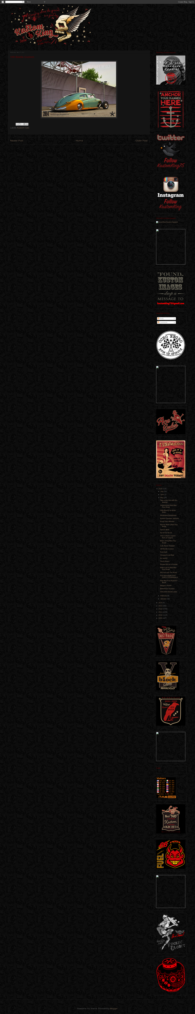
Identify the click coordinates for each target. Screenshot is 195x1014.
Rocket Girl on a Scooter (169, 564)
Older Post (142, 140)
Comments (163, 322)
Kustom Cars (23, 128)
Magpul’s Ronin (166, 586)
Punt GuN (163, 552)
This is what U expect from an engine (167, 537)
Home (79, 140)
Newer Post (16, 140)
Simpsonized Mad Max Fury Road (168, 506)
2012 (161, 609)
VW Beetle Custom (167, 549)
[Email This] (17, 124)
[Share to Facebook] (24, 124)
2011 (161, 612)
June (162, 495)
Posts (161, 319)
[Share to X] (22, 124)
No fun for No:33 (166, 533)
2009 (161, 618)
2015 (161, 489)
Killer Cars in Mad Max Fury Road (168, 568)
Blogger (114, 1008)
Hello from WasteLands (168, 592)
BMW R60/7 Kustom (167, 589)
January (163, 599)
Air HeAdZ (164, 558)
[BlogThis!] (19, 124)
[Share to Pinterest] (27, 124)
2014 (161, 603)
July (162, 491)
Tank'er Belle (164, 530)
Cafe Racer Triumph (167, 546)
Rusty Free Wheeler (167, 521)
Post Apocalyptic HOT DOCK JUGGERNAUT (169, 576)
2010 (161, 615)
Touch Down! (165, 561)
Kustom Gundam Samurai (169, 518)
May (162, 498)
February (163, 596)
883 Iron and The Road (168, 572)
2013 (161, 606)
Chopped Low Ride (167, 555)
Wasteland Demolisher (168, 515)
